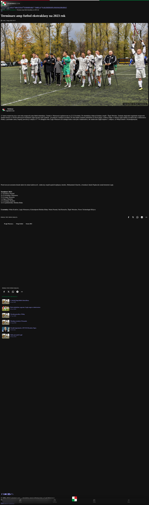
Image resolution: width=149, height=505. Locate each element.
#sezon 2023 (29, 224)
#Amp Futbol (19, 224)
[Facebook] (128, 217)
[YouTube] (5, 494)
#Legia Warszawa (8, 224)
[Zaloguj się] (2, 11)
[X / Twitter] (3, 494)
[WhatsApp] (137, 217)
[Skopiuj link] (146, 217)
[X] (133, 217)
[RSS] (13, 494)
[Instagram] (7, 494)
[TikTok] (11, 494)
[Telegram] (142, 217)
